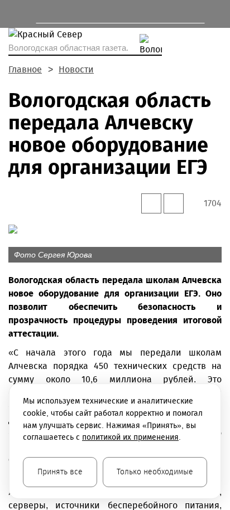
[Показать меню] (13, 14)
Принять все (60, 472)
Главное (25, 69)
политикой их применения (130, 437)
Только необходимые (155, 472)
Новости (76, 69)
